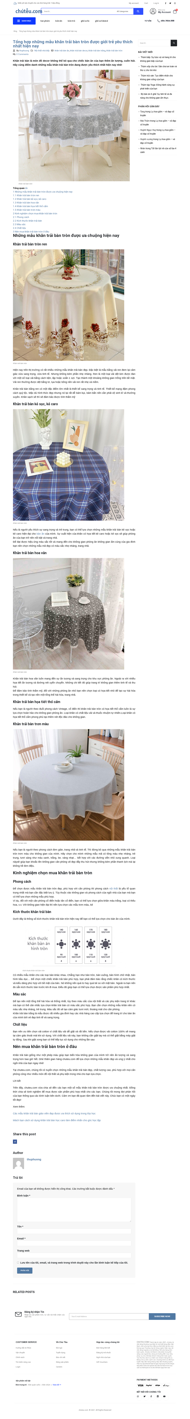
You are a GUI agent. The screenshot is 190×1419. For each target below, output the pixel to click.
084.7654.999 (167, 20)
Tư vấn (148, 21)
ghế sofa (85, 21)
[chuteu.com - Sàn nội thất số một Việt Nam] (29, 11)
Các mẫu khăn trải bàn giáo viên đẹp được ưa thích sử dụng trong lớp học (54, 1113)
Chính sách (20, 1357)
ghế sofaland (101, 21)
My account (134, 3)
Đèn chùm (46, 1385)
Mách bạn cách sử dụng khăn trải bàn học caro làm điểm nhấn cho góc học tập (57, 1120)
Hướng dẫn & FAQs (23, 1348)
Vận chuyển (20, 1353)
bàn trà (71, 21)
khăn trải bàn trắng (96, 50)
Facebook (15, 1142)
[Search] (138, 11)
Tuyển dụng (60, 1353)
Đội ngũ (59, 1348)
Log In (156, 3)
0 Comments (22, 54)
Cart (146, 3)
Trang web (23, 1250)
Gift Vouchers (101, 1362)
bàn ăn (58, 21)
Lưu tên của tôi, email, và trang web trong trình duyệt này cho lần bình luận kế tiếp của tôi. (74, 1262)
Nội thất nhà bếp (42, 50)
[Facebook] (166, 3)
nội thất (113, 888)
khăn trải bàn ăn (62, 50)
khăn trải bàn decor (78, 50)
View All (56, 1385)
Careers (59, 1367)
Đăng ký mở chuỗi (103, 1353)
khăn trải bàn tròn (114, 50)
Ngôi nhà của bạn (103, 1357)
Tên (20, 1226)
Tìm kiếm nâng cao (23, 1362)
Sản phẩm (45, 21)
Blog (15, 31)
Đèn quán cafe (34, 1385)
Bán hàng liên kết (103, 1348)
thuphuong (24, 50)
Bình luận (23, 1195)
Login (18, 1367)
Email (21, 1238)
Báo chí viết (60, 1357)
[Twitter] (170, 3)
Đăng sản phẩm (62, 1362)
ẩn (26, 188)
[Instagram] (175, 3)
